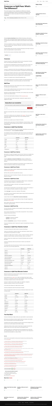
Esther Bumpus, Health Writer (14, 17)
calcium (13, 277)
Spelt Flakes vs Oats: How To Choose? (9, 398)
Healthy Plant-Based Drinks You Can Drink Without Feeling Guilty (42, 63)
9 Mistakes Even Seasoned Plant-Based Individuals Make (36, 388)
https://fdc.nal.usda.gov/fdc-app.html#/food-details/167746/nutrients (13, 344)
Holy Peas (6, 1)
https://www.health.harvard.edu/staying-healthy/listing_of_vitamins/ (13, 346)
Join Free (29, 108)
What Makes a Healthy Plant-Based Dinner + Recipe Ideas (41, 53)
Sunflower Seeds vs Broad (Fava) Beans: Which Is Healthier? (23, 398)
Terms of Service (31, 402)
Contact (23, 402)
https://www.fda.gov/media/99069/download (10, 363)
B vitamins (23, 115)
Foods (41, 1)
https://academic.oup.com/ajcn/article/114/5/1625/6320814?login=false (13, 352)
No (14, 368)
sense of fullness (11, 200)
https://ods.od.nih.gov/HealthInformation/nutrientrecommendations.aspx (13, 358)
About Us (19, 402)
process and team (12, 375)
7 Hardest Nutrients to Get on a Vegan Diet (41, 14)
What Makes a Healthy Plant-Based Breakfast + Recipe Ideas (41, 34)
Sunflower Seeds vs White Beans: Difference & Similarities (36, 398)
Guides (44, 1)
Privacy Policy (26, 402)
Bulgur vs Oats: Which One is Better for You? (10, 388)
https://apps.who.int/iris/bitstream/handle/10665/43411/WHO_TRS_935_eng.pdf (14, 361)
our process (8, 339)
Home (38, 1)
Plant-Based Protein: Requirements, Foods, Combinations (41, 24)
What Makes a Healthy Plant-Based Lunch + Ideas (41, 43)
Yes (12, 368)
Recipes (47, 1)
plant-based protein (11, 170)
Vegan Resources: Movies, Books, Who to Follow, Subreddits (41, 73)
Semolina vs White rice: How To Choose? (22, 388)
